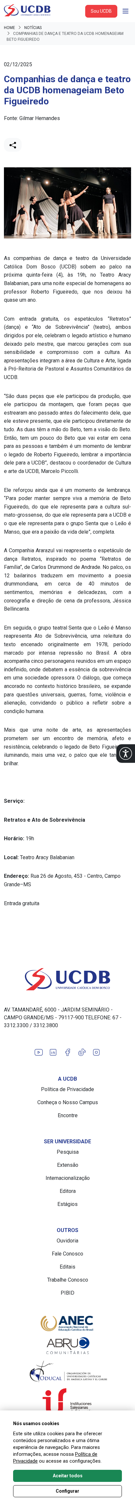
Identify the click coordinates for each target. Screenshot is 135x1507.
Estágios (67, 1204)
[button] (125, 753)
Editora (68, 1191)
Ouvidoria (67, 1241)
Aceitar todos (68, 1475)
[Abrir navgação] (125, 11)
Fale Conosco (67, 1254)
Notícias (33, 27)
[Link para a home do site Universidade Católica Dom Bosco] (67, 979)
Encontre (68, 1115)
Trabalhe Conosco (67, 1280)
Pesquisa (68, 1152)
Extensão (67, 1165)
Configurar (67, 1491)
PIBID (67, 1293)
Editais (67, 1267)
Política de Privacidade (67, 1089)
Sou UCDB (101, 11)
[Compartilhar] (13, 145)
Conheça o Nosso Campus (67, 1102)
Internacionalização (68, 1178)
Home (9, 27)
